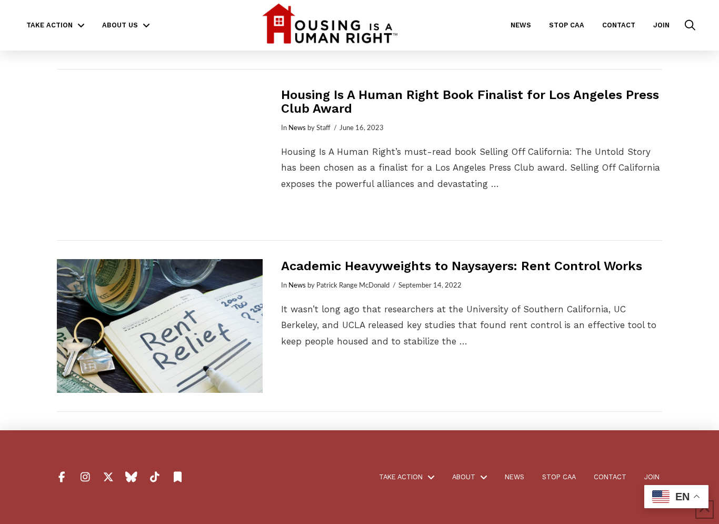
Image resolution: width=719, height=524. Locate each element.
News (297, 128)
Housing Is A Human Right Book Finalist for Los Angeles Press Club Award (470, 101)
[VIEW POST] (160, 155)
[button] (690, 25)
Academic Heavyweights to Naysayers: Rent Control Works (461, 266)
